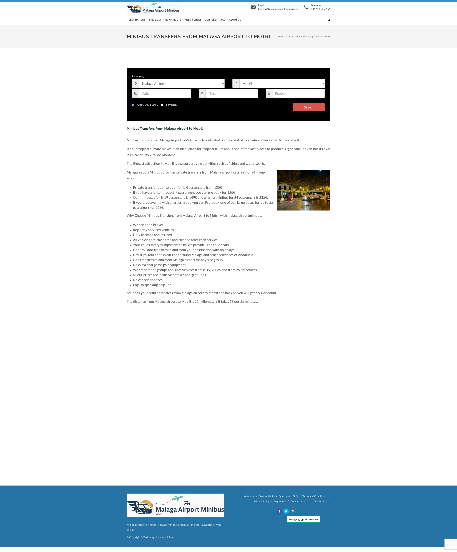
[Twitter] (286, 511)
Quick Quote (173, 19)
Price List (155, 19)
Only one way (148, 105)
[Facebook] (279, 511)
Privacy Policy (261, 501)
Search (308, 107)
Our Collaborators (317, 501)
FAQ (223, 19)
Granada (250, 140)
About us (235, 19)
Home (280, 36)
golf (166, 265)
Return (171, 105)
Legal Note (280, 501)
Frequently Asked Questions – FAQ (278, 496)
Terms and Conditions (314, 496)
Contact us (296, 501)
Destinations (137, 19)
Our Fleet (211, 19)
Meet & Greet (193, 19)
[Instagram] (293, 511)
